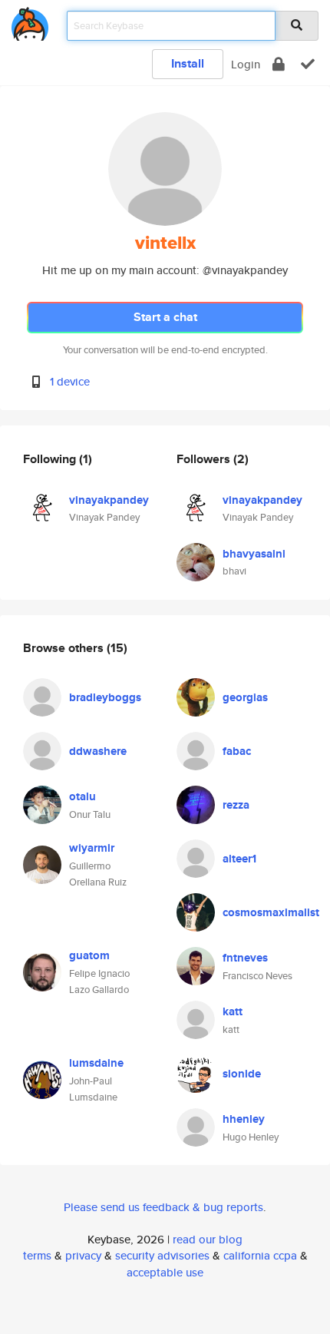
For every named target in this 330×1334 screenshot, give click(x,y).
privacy (83, 1255)
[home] (30, 21)
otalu (82, 796)
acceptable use (165, 1272)
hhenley (244, 1119)
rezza (236, 804)
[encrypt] (278, 64)
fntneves (245, 957)
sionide (242, 1073)
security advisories (162, 1255)
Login (245, 64)
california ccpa (260, 1255)
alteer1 (239, 858)
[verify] (308, 64)
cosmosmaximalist (271, 912)
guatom (89, 955)
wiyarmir (91, 847)
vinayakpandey (109, 500)
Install (187, 63)
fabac (237, 751)
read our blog (208, 1239)
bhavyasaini (254, 553)
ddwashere (98, 751)
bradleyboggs (105, 697)
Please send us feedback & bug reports (163, 1207)
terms (37, 1255)
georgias (245, 697)
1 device (70, 381)
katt (233, 1011)
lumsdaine (96, 1062)
